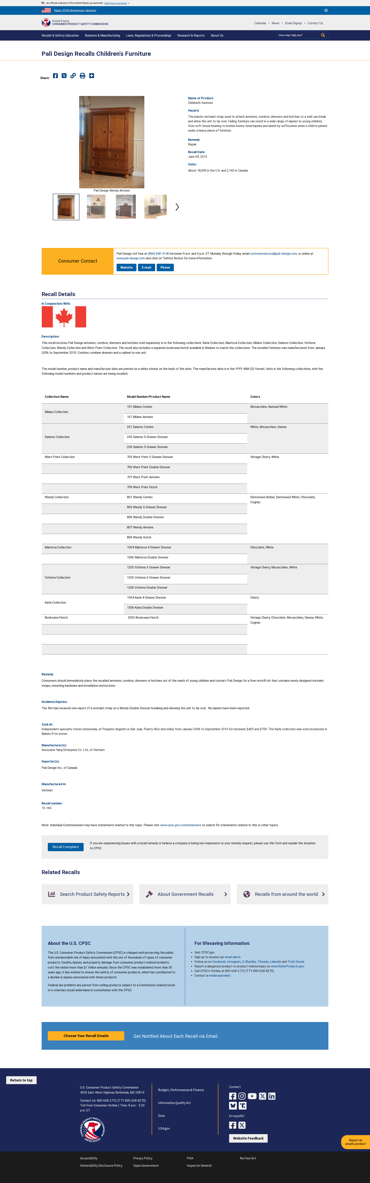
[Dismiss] (326, 10)
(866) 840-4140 (158, 253)
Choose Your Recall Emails (86, 1036)
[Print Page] (82, 76)
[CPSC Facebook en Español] (233, 1125)
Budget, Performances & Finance (181, 1090)
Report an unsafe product (355, 1141)
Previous (46, 207)
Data (161, 1116)
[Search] (323, 35)
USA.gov (164, 1128)
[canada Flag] (64, 317)
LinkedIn (275, 962)
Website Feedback (248, 1138)
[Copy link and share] (73, 76)
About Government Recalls (186, 894)
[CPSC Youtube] (253, 1096)
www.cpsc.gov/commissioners (180, 825)
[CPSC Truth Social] (243, 1106)
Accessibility (89, 1158)
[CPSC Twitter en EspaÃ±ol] (243, 1125)
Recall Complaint (66, 847)
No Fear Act (248, 1158)
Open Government (146, 1165)
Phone (165, 267)
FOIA (190, 1158)
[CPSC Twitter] (263, 1096)
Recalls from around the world (286, 894)
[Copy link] (91, 76)
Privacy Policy (142, 1158)
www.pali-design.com (131, 258)
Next (177, 207)
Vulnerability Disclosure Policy (101, 1165)
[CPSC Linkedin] (273, 1096)
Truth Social (296, 962)
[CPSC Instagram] (243, 1096)
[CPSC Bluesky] (234, 1106)
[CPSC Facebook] (233, 1096)
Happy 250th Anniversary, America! (75, 10)
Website (126, 267)
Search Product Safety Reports (92, 894)
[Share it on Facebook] (55, 76)
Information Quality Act (174, 1103)
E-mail (146, 267)
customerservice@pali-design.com (273, 253)
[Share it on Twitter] (64, 76)
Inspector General (199, 1165)
